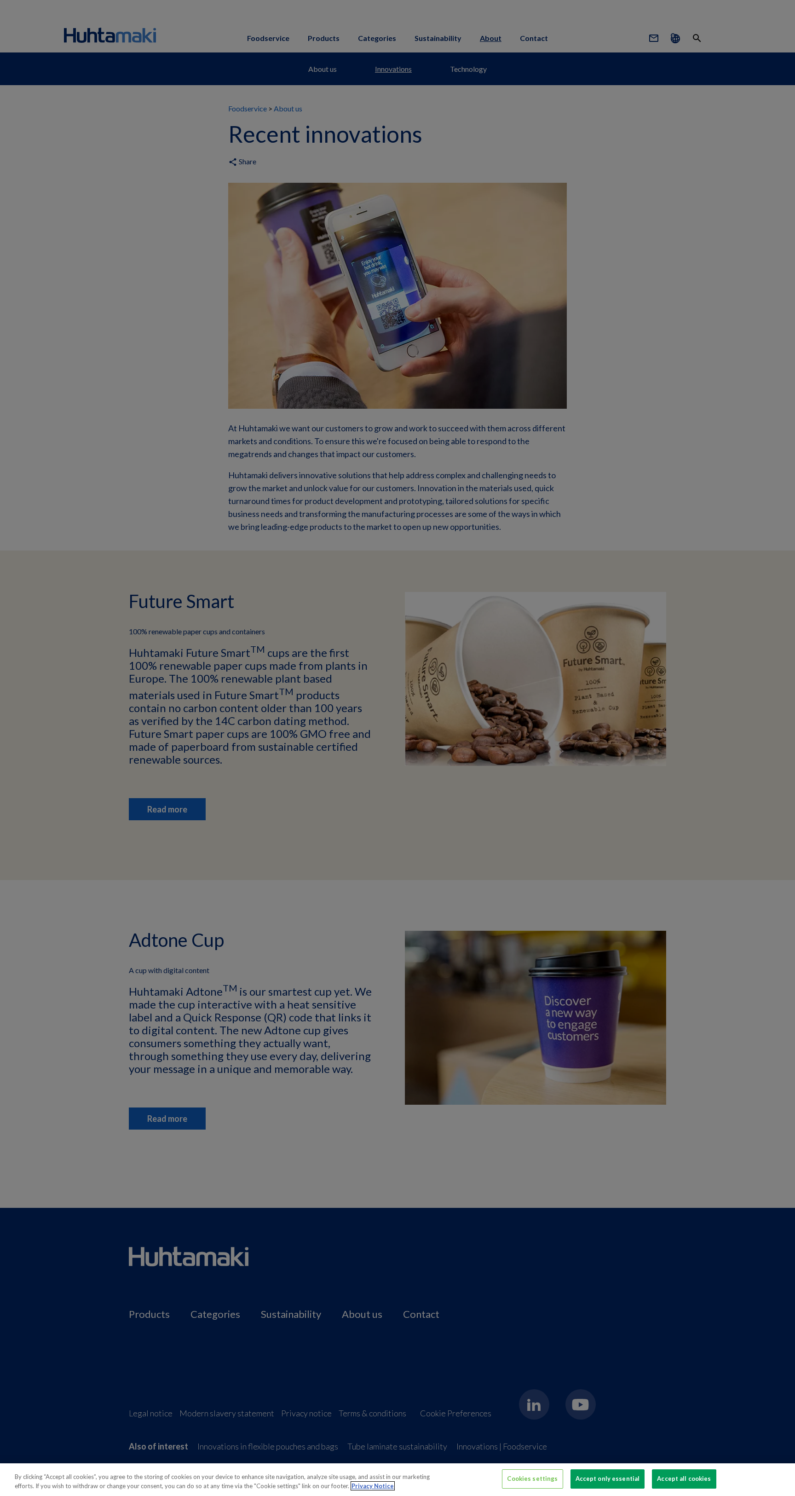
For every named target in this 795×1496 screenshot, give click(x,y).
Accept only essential (608, 1478)
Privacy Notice (372, 1486)
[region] (397, 1479)
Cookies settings (532, 1478)
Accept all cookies (684, 1478)
